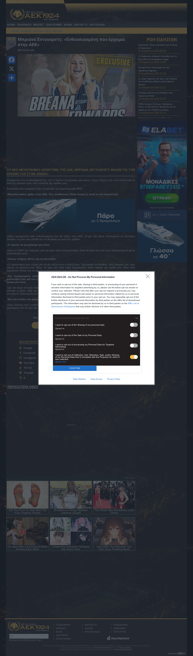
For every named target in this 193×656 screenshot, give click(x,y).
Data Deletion (79, 379)
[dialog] (96, 328)
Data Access (96, 379)
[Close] (149, 277)
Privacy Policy (113, 379)
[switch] (134, 325)
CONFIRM (74, 368)
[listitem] (96, 318)
